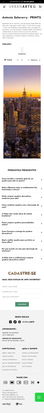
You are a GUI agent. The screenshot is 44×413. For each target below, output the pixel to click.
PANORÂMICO (22, 54)
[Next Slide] (40, 1)
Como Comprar (27, 363)
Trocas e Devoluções (29, 356)
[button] (7, 60)
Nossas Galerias (7, 356)
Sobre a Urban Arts (8, 353)
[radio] (18, 59)
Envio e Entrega (27, 360)
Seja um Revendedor (9, 366)
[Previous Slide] (4, 1)
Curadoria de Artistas (9, 370)
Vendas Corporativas (9, 360)
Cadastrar (22, 304)
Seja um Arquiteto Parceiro (11, 363)
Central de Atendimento (30, 353)
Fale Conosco (27, 366)
